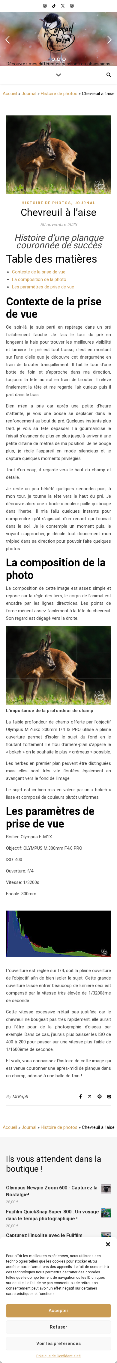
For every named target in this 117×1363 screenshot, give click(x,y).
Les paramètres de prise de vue (43, 287)
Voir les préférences (58, 1343)
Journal (29, 93)
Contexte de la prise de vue (38, 272)
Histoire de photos (59, 93)
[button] (108, 1244)
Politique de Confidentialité (58, 1356)
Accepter (58, 1310)
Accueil (10, 93)
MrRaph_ (21, 1096)
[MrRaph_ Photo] (58, 34)
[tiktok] (54, 6)
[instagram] (45, 6)
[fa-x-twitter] (63, 6)
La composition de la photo (39, 279)
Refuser (58, 1327)
